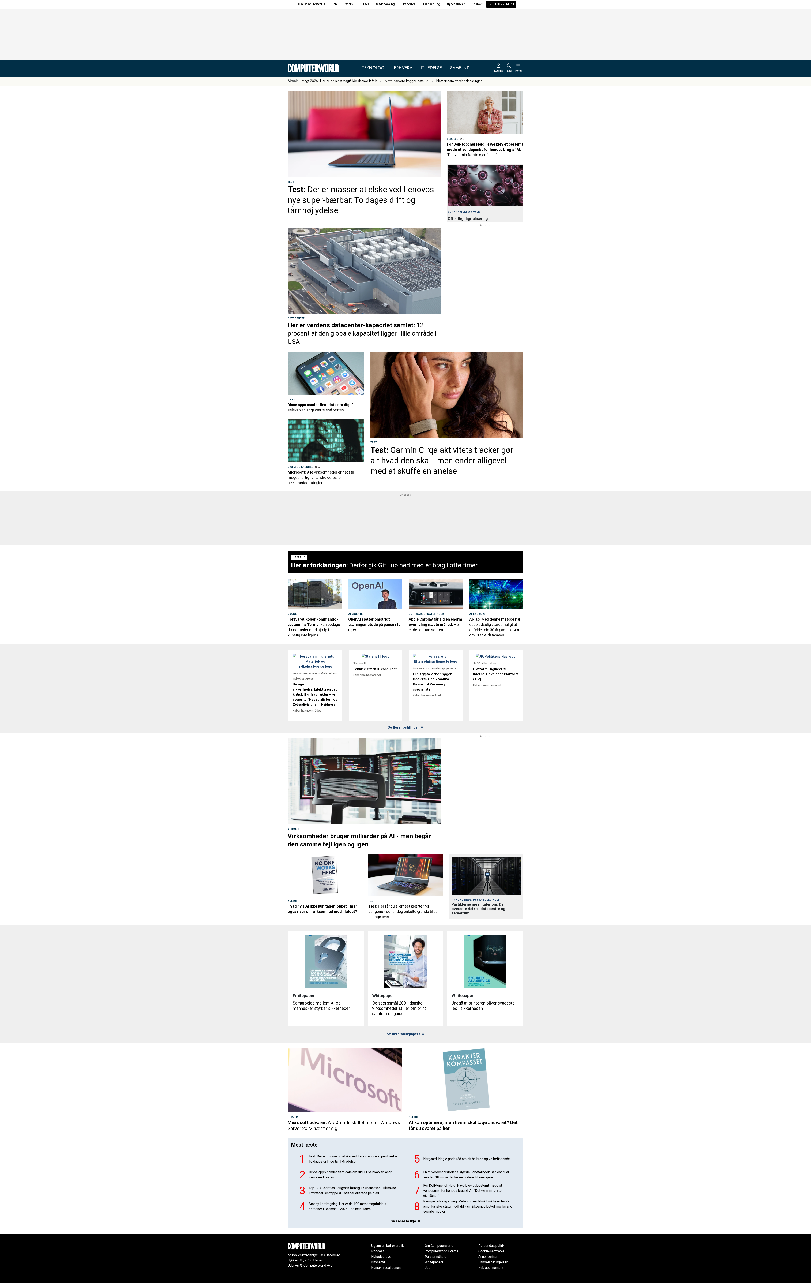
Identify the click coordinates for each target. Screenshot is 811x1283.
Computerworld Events (441, 1251)
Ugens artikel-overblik (387, 1246)
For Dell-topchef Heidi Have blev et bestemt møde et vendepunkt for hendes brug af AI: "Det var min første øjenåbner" (462, 1190)
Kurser (364, 4)
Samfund (460, 68)
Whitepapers (434, 1262)
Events (348, 4)
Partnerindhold (435, 1257)
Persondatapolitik (491, 1246)
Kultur (293, 900)
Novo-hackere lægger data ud (406, 80)
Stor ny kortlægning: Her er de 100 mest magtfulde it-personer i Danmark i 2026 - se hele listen (348, 1206)
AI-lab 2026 (477, 614)
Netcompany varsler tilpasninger (459, 80)
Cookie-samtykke (491, 1251)
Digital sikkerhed (300, 466)
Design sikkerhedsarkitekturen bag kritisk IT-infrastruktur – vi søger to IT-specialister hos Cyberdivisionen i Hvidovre (315, 694)
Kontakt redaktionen (386, 1268)
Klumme (293, 829)
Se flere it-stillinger (404, 727)
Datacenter (296, 318)
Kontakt (477, 4)
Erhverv (403, 68)
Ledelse (452, 139)
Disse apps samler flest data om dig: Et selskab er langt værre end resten (350, 1174)
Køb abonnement (501, 4)
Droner (293, 614)
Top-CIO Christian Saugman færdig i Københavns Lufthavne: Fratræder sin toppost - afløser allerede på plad (353, 1190)
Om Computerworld (311, 4)
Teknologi (373, 68)
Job (334, 4)
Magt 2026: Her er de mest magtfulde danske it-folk (339, 80)
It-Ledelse (431, 68)
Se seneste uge (404, 1221)
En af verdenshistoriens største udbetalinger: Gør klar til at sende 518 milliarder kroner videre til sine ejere (466, 1174)
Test (291, 181)
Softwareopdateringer (426, 614)
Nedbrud (299, 557)
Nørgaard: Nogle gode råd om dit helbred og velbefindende (466, 1159)
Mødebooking (385, 4)
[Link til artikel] (364, 134)
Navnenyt (378, 1262)
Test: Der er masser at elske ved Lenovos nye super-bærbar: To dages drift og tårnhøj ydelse (354, 1158)
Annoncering (431, 4)
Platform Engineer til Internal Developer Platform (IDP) (495, 674)
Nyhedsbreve (456, 4)
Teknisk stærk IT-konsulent (375, 669)
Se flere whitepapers (404, 1034)
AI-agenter (356, 614)
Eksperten (408, 4)
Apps (291, 399)
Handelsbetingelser (493, 1262)
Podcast (377, 1251)
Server (293, 1117)
